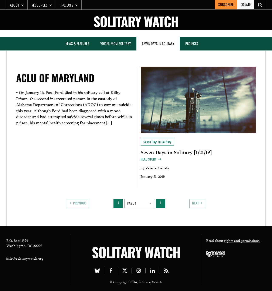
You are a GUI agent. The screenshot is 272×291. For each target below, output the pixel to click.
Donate (246, 4)
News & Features (77, 43)
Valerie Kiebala (157, 167)
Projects (66, 5)
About (14, 5)
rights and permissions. (242, 240)
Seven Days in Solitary (158, 43)
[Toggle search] (260, 4)
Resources (39, 5)
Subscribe (226, 4)
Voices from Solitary (115, 43)
